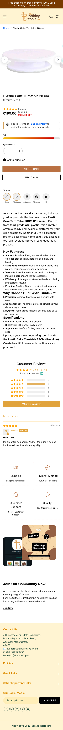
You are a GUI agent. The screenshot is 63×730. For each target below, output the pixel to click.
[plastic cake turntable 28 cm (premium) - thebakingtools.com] (29, 60)
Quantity (9, 144)
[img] (10, 425)
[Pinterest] (22, 709)
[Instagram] (17, 709)
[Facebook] (6, 709)
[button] (5, 16)
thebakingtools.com (41, 725)
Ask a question (16, 160)
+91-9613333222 (15, 652)
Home (6, 28)
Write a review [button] (31, 404)
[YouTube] (28, 709)
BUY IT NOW (31, 177)
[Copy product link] (6, 196)
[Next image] (58, 59)
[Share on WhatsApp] (16, 196)
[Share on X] (46, 196)
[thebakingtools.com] (30, 16)
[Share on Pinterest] (36, 196)
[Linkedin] (11, 709)
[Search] (51, 16)
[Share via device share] (27, 196)
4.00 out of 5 (40, 370)
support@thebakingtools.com (22, 648)
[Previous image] (4, 59)
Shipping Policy (39, 123)
